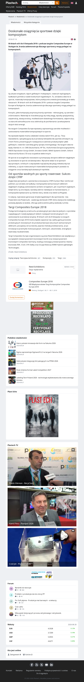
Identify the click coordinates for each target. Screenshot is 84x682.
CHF (10, 641)
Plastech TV (21, 11)
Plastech (11, 17)
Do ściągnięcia (42, 673)
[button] (76, 3)
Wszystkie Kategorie (32, 22)
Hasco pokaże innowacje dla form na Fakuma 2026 (36, 343)
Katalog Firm (21, 7)
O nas (74, 670)
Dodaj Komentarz (16, 297)
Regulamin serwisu (33, 670)
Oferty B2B (10, 7)
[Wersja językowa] (72, 3)
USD (11, 633)
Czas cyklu (19, 607)
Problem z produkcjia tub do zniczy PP (30, 594)
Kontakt (9, 670)
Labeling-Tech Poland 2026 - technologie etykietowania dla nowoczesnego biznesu (45, 379)
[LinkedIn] (51, 665)
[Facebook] (32, 665)
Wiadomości (32, 7)
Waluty (11, 624)
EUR (10, 628)
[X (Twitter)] (42, 665)
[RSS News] (37, 665)
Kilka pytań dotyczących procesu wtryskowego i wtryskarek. (38, 613)
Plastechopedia (64, 7)
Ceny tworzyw (44, 7)
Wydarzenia (10, 11)
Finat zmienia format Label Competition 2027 (33, 370)
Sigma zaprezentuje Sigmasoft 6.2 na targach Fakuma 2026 (39, 352)
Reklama (65, 3)
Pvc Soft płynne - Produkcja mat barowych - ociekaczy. (36, 600)
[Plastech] (12, 3)
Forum (53, 7)
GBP (11, 637)
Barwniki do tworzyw (23, 588)
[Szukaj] (57, 3)
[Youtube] (46, 665)
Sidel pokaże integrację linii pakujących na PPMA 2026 (37, 361)
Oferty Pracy (32, 11)
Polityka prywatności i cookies (56, 670)
